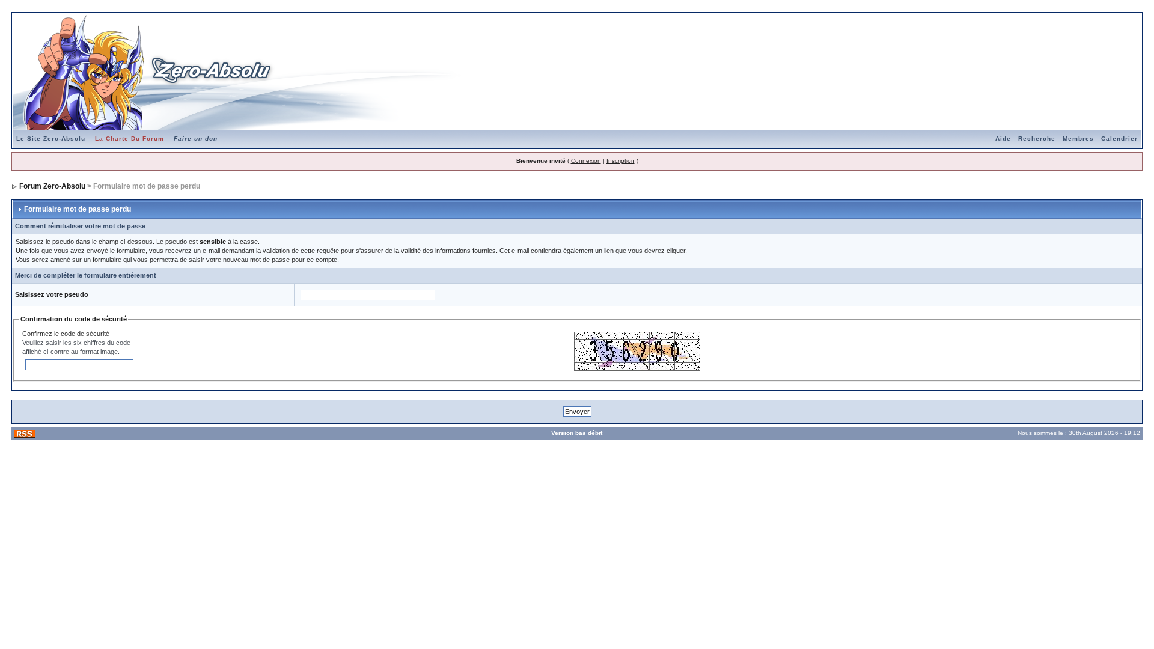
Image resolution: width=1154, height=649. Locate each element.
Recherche (1036, 138)
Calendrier (1119, 138)
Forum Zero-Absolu (52, 186)
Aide (1003, 138)
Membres (1078, 138)
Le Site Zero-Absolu (50, 138)
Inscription (620, 160)
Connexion (586, 160)
